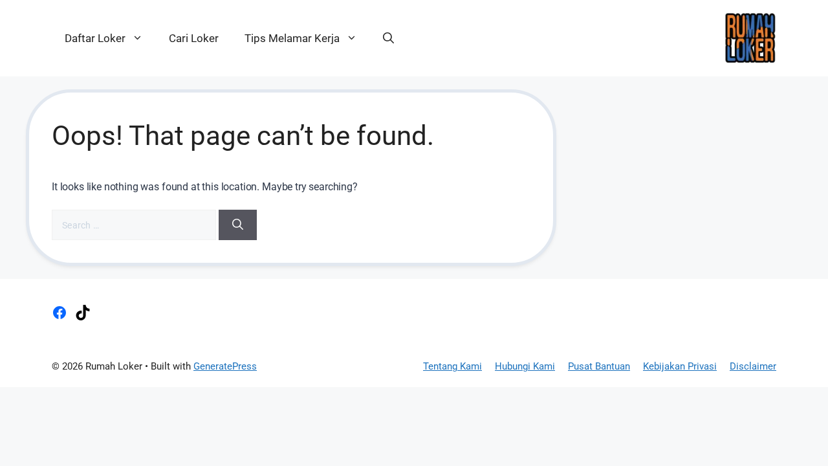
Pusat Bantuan (599, 366)
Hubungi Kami (525, 366)
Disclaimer (753, 366)
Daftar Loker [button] (95, 38)
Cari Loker (194, 38)
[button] (388, 38)
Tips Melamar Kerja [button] (292, 38)
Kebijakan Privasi (680, 366)
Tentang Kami (452, 366)
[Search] (238, 225)
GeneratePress (225, 366)
